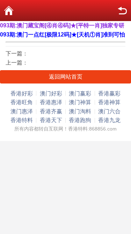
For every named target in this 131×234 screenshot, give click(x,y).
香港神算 (109, 102)
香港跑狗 (80, 120)
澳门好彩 (51, 93)
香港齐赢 (51, 111)
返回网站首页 (65, 77)
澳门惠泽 (21, 111)
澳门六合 (109, 111)
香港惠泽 (51, 102)
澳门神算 (80, 102)
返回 (122, 10)
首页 (8, 10)
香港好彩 (21, 93)
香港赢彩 (109, 93)
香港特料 (21, 120)
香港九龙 (109, 120)
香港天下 (51, 120)
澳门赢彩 (80, 93)
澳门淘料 (80, 111)
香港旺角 (21, 102)
